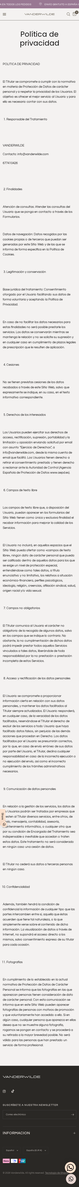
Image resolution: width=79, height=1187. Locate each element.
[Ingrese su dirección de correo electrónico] (72, 1114)
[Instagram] (7, 1091)
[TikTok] (15, 1091)
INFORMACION (16, 1133)
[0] (73, 14)
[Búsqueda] (68, 14)
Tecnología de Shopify (56, 1173)
